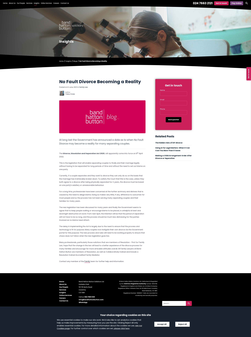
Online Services (46, 3)
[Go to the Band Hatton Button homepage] (125, 25)
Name (162, 90)
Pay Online (237, 3)
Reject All (182, 324)
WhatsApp (83, 302)
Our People (21, 3)
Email (162, 99)
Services (29, 3)
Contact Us (64, 3)
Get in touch (249, 73)
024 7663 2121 (203, 3)
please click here (121, 328)
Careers (56, 3)
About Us (12, 3)
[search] (247, 3)
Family (87, 261)
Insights (36, 3)
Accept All (161, 324)
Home (5, 3)
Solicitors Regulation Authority (135, 284)
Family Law (83, 87)
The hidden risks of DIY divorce (169, 143)
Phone (162, 109)
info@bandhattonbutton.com (91, 300)
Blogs (75, 61)
